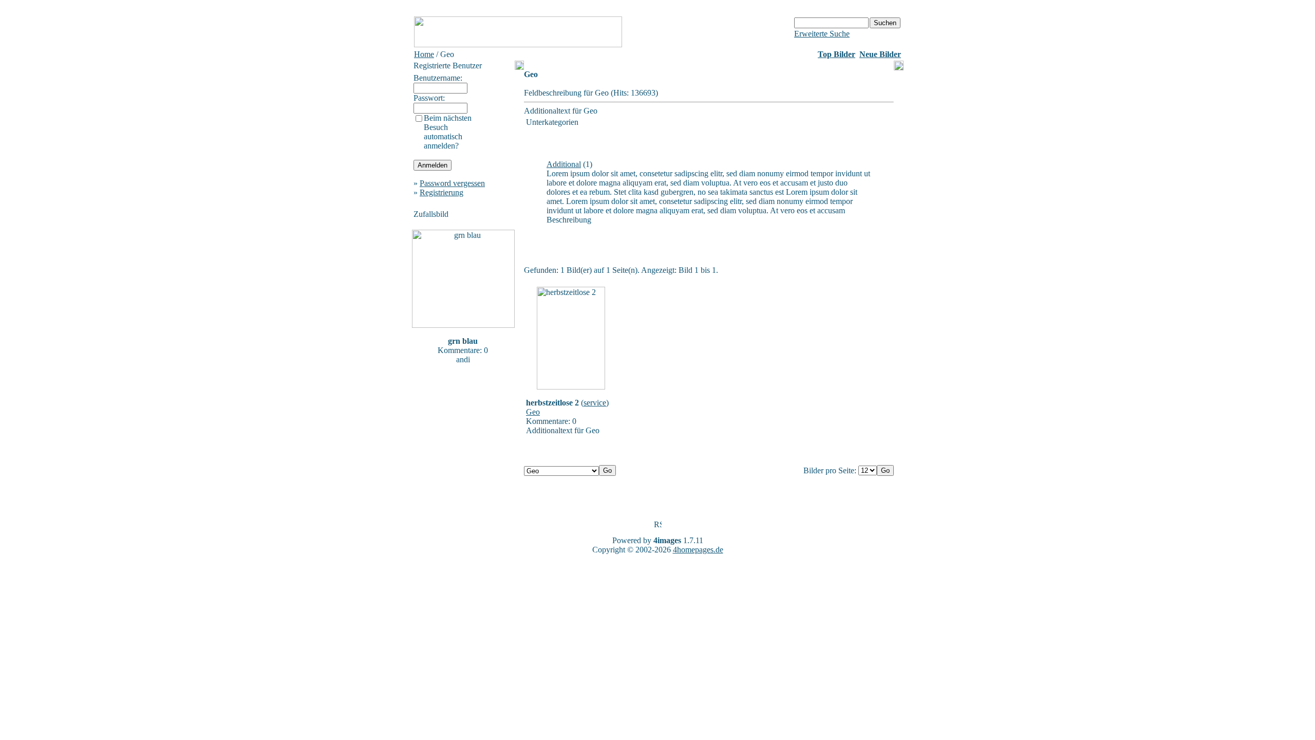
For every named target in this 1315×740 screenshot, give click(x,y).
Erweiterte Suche (822, 33)
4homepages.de (698, 549)
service (595, 402)
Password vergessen (452, 183)
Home (424, 54)
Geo (533, 412)
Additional (564, 164)
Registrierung (441, 192)
